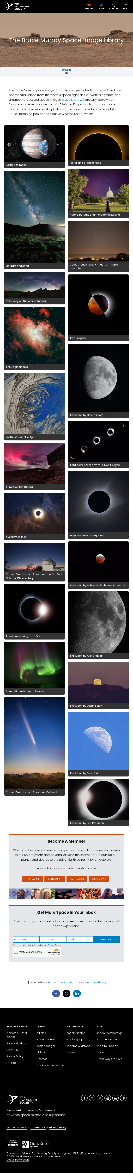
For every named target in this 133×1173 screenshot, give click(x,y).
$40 (99, 879)
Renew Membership (109, 1033)
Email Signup (74, 1039)
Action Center (75, 1033)
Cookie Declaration (17, 1159)
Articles (41, 1033)
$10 (54, 879)
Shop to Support (107, 1046)
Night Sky (12, 1050)
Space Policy (15, 1056)
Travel (100, 1052)
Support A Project (108, 1039)
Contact (72, 1052)
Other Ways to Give (109, 1059)
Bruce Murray (71, 100)
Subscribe (107, 939)
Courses (41, 1059)
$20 (77, 879)
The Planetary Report (50, 1065)
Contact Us (38, 1127)
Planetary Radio (46, 1039)
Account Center (16, 1127)
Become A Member (78, 1046)
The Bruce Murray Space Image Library (82, 982)
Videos (41, 1052)
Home (52, 982)
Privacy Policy (54, 945)
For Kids (11, 1063)
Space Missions (16, 1043)
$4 (33, 879)
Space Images (46, 1046)
